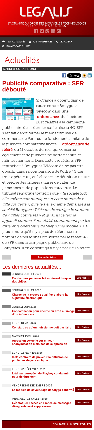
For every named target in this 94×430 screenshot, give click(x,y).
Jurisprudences (42, 41)
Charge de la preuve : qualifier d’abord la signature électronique (40, 296)
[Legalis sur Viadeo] (47, 31)
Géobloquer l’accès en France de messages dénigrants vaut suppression (41, 404)
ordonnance (48, 116)
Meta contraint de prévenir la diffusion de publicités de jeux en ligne (40, 358)
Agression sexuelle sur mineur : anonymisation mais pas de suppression (39, 342)
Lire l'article (83, 278)
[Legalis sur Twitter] (42, 31)
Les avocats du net (18, 46)
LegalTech (65, 41)
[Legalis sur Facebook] (36, 31)
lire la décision (47, 257)
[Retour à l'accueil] (4, 41)
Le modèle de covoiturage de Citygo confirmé (43, 389)
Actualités (18, 41)
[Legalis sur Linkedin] (53, 31)
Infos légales (80, 424)
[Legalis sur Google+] (59, 31)
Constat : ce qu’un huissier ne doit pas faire (41, 327)
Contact (59, 424)
